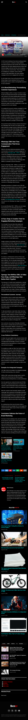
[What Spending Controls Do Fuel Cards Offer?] (14, 539)
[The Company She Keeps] (5, 671)
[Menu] (2, 2)
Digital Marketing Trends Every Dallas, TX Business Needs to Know (6, 460)
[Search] (26, 2)
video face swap (20, 244)
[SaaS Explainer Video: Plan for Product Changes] (14, 625)
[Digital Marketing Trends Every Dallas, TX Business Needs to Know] (6, 456)
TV (16, 643)
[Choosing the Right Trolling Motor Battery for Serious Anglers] (14, 517)
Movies (13, 643)
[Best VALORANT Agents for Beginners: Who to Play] (5, 657)
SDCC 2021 (6, 684)
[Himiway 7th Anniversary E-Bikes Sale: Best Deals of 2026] (14, 581)
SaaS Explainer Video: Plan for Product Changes (13, 633)
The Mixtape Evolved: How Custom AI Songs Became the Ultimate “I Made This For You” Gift (18, 663)
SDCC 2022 (6, 686)
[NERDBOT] (14, 2)
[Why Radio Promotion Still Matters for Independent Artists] (14, 603)
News (8, 643)
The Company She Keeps (15, 670)
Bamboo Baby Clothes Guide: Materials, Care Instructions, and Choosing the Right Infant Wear (17, 649)
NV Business (5, 43)
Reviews (21, 643)
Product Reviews (8, 682)
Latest (3, 643)
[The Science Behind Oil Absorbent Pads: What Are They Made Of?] (14, 559)
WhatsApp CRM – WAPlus (14, 152)
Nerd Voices (8, 54)
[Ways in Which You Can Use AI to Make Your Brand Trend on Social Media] (18, 442)
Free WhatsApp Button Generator (12, 199)
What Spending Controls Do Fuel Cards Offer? (12, 547)
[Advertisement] (14, 19)
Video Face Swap (21, 265)
